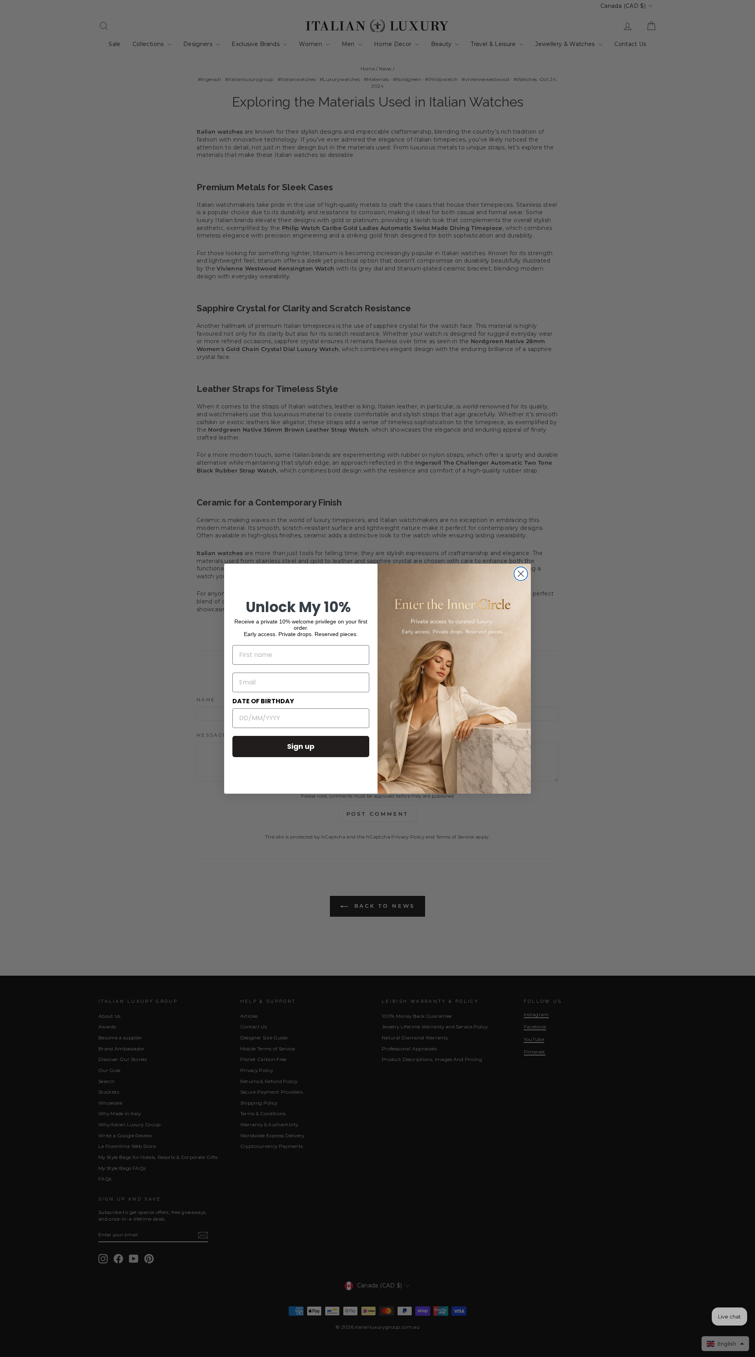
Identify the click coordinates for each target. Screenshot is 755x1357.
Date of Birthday (263, 701)
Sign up (301, 746)
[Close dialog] (521, 574)
